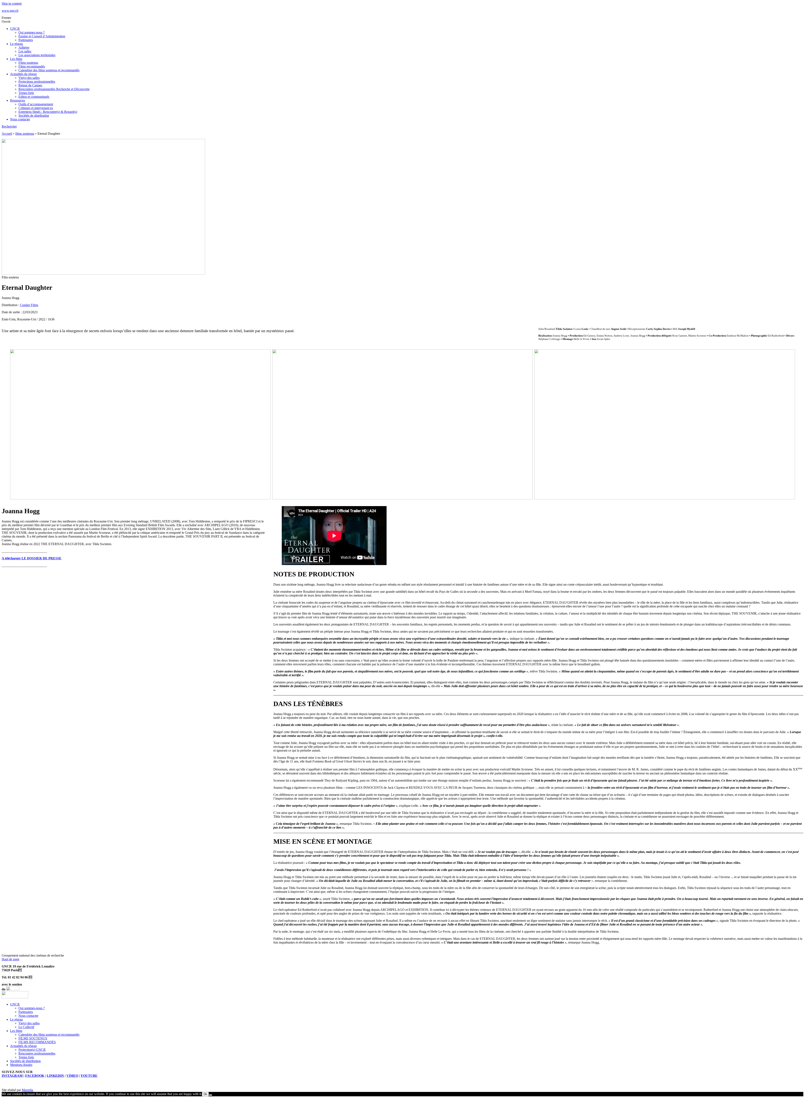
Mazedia (27, 1090)
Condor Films (29, 305)
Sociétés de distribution (33, 115)
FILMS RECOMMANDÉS (37, 1042)
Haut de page (10, 959)
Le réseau (16, 44)
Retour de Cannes (30, 85)
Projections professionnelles (36, 81)
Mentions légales (21, 1065)
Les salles (24, 51)
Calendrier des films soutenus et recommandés (48, 70)
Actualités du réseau (23, 74)
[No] (210, 1095)
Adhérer (23, 47)
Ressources (17, 100)
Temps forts (26, 93)
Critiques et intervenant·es (35, 108)
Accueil (7, 133)
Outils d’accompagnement (35, 104)
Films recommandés (31, 66)
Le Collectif (26, 1027)
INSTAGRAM (12, 1075)
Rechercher (9, 126)
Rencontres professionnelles (36, 1053)
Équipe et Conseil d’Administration (41, 36)
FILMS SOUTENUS (32, 1038)
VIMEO (72, 1075)
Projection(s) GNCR (32, 1049)
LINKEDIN (55, 1075)
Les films (16, 59)
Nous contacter (20, 119)
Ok (205, 1094)
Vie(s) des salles (29, 78)
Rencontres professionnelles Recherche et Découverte (54, 89)
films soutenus (24, 133)
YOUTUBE (88, 1075)
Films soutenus (28, 62)
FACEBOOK (34, 1075)
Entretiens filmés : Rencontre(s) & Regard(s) (47, 112)
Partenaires (25, 40)
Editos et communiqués (33, 96)
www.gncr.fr (10, 10)
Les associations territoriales (36, 55)
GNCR (15, 28)
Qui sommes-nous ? (31, 32)
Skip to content (12, 3)
